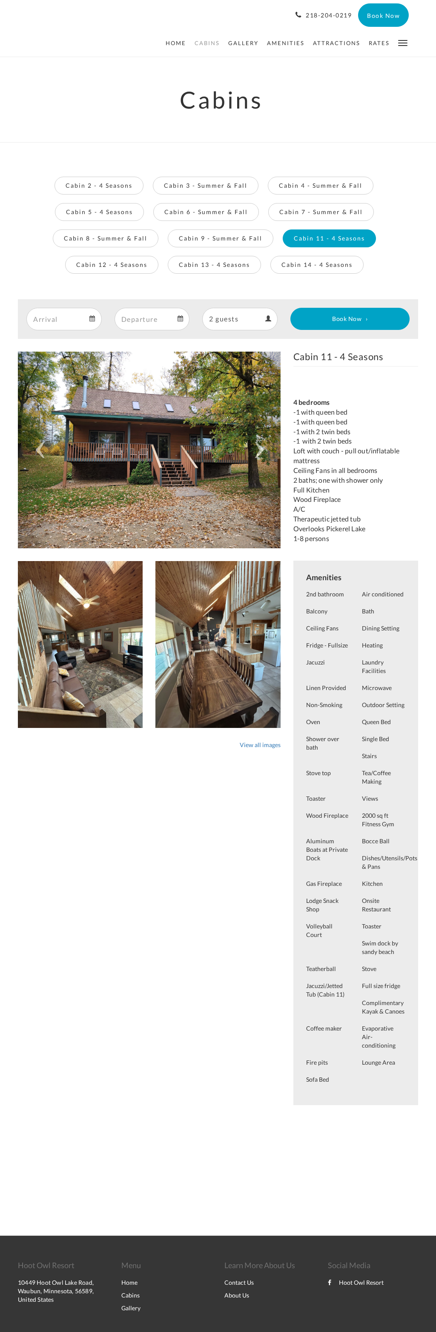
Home (129, 1282)
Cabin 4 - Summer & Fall (320, 185)
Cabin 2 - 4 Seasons (99, 185)
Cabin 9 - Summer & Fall (220, 238)
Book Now (346, 318)
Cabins (130, 1295)
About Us (236, 1295)
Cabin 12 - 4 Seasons (111, 264)
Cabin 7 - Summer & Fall (321, 211)
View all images (260, 744)
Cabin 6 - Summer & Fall (206, 211)
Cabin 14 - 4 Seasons (317, 264)
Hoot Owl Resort (361, 1282)
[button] (403, 42)
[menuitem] (178, 43)
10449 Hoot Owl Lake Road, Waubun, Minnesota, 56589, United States (56, 1291)
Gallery (131, 1308)
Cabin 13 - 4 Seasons (214, 264)
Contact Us (239, 1282)
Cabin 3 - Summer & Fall (205, 185)
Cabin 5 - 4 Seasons (99, 211)
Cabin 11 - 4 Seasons (329, 238)
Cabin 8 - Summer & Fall (105, 238)
